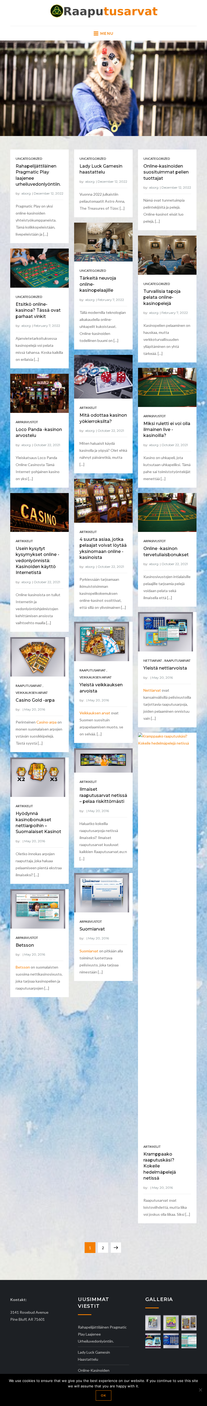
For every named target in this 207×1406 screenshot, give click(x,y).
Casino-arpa (46, 722)
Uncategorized (29, 159)
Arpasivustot (154, 416)
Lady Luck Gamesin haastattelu (94, 1355)
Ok (103, 1395)
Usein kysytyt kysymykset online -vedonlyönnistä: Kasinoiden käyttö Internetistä (37, 560)
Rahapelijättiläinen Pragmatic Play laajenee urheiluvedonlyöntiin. (102, 1334)
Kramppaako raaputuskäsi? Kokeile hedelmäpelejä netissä (159, 1166)
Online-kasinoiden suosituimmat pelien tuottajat (166, 172)
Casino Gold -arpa (35, 700)
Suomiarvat (92, 929)
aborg (26, 193)
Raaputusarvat (177, 660)
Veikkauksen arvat (96, 677)
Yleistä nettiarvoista (165, 668)
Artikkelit (88, 408)
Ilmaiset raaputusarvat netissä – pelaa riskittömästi (103, 795)
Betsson (25, 945)
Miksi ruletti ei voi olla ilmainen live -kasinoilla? (166, 429)
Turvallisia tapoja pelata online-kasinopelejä (162, 297)
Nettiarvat (152, 660)
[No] (200, 1390)
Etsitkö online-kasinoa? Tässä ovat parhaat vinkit (38, 310)
